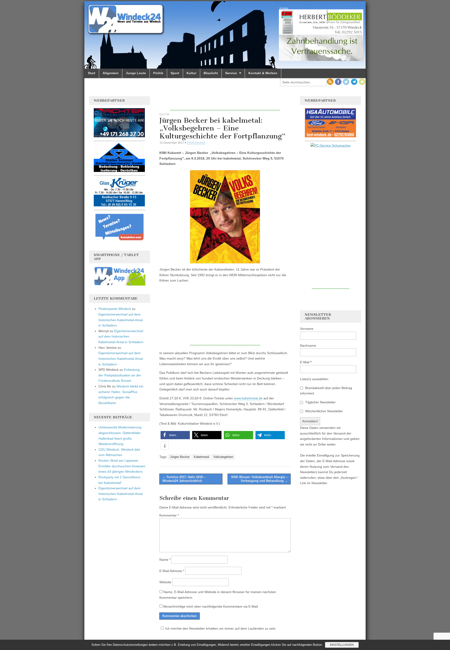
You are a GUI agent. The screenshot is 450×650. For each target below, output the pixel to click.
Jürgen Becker (180, 457)
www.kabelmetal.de (248, 398)
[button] (175, 435)
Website (165, 582)
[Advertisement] (225, 103)
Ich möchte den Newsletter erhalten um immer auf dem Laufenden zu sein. (220, 628)
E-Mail (305, 362)
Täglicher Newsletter (320, 402)
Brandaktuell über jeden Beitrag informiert (326, 390)
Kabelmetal (201, 457)
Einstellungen (342, 644)
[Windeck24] (225, 35)
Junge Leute (136, 73)
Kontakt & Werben (263, 73)
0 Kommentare (196, 142)
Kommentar (169, 515)
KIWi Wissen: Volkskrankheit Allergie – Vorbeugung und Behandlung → (259, 479)
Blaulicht (211, 73)
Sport (175, 73)
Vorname (306, 329)
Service (231, 73)
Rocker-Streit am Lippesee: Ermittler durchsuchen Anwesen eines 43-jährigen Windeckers (121, 466)
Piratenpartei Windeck (114, 309)
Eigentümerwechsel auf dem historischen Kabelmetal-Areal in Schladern (120, 319)
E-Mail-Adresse (171, 571)
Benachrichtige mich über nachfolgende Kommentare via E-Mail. (211, 606)
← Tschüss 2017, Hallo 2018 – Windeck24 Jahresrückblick (183, 479)
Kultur (191, 73)
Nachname (308, 345)
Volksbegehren (223, 457)
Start (91, 73)
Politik (158, 73)
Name (164, 559)
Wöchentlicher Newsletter (323, 411)
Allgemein (111, 73)
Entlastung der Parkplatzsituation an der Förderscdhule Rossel (119, 375)
